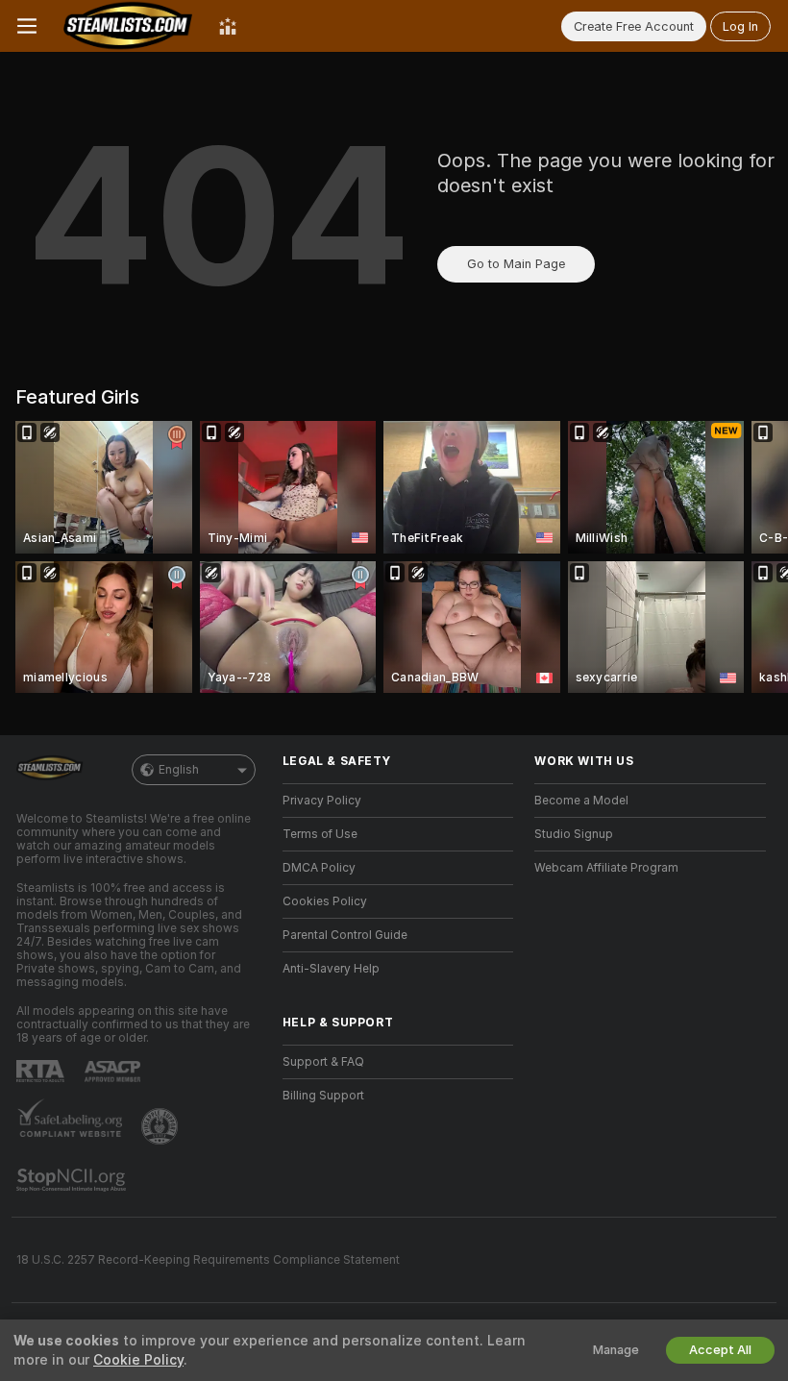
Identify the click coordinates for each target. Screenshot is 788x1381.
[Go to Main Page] (128, 26)
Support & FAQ (323, 1062)
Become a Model (581, 800)
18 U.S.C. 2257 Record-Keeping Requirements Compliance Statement (208, 1260)
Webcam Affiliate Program (606, 868)
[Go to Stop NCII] (73, 1180)
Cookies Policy (325, 901)
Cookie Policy (138, 1360)
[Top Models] (228, 26)
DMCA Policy (319, 868)
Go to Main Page (516, 264)
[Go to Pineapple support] (161, 1126)
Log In (740, 26)
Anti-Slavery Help (331, 968)
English (179, 770)
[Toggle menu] (27, 26)
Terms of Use (320, 834)
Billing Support (323, 1095)
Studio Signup (573, 834)
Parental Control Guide (345, 935)
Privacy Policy (322, 800)
